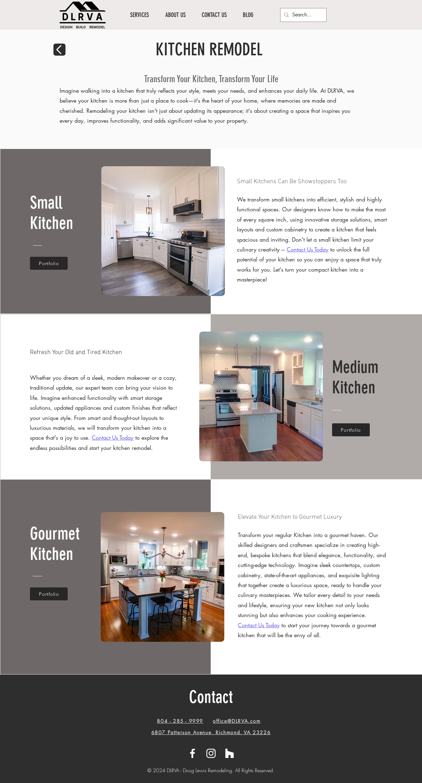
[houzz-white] (229, 753)
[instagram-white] (211, 753)
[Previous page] (59, 50)
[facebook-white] (192, 753)
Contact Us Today (112, 437)
